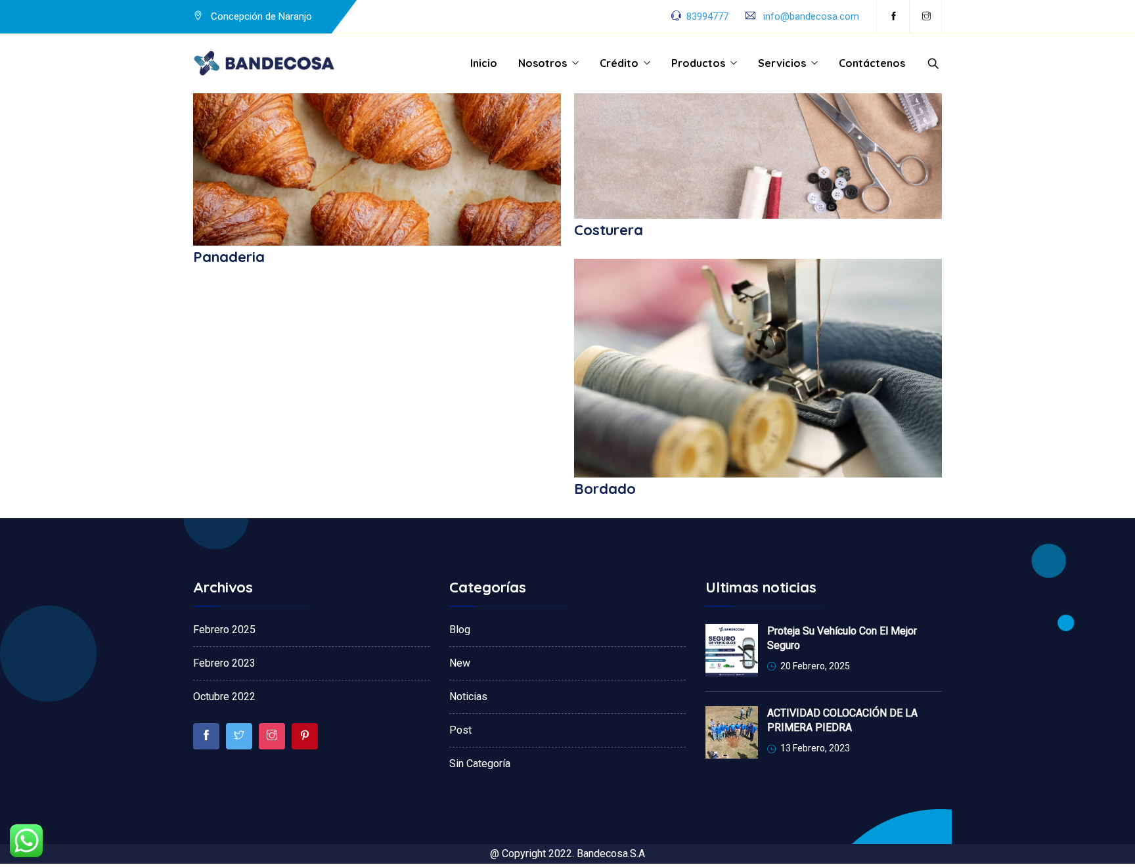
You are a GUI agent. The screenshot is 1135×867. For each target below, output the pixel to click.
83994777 (707, 16)
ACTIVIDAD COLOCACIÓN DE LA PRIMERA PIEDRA (842, 720)
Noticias (468, 696)
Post (460, 730)
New (459, 663)
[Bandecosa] (264, 64)
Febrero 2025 (224, 629)
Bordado (605, 488)
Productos (698, 63)
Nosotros (542, 63)
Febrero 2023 (224, 663)
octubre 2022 (224, 696)
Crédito (619, 63)
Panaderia (229, 257)
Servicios (782, 63)
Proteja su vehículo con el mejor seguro (842, 638)
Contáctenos (872, 63)
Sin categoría (479, 763)
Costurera (608, 230)
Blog (459, 629)
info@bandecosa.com (811, 16)
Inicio (483, 63)
